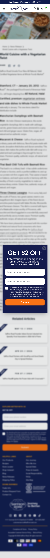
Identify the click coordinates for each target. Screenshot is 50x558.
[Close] (44, 248)
